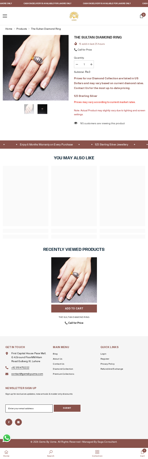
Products (21, 28)
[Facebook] (8, 422)
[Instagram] (18, 422)
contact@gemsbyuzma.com (27, 373)
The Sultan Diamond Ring (74, 317)
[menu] (5, 16)
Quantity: (79, 57)
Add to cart (74, 308)
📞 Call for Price (83, 49)
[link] (25, 231)
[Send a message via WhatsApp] (7, 438)
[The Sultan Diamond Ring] (74, 280)
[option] (36, 68)
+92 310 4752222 (20, 367)
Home (8, 28)
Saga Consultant (107, 441)
